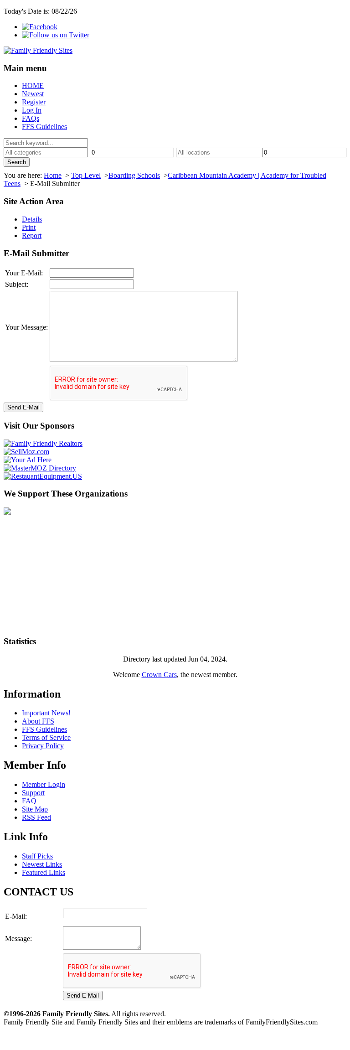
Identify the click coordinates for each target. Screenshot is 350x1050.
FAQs (30, 118)
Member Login (43, 784)
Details (32, 219)
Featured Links (43, 872)
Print (29, 227)
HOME (33, 85)
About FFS (38, 721)
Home (53, 175)
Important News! (46, 713)
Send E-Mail (23, 407)
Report (31, 235)
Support (33, 793)
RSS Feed (36, 817)
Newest (33, 94)
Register (34, 102)
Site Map (35, 809)
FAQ (29, 801)
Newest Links (42, 864)
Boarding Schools (134, 175)
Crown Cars (159, 674)
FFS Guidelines (44, 126)
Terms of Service (46, 737)
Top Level (86, 175)
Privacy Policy (43, 746)
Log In (31, 110)
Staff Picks (37, 856)
